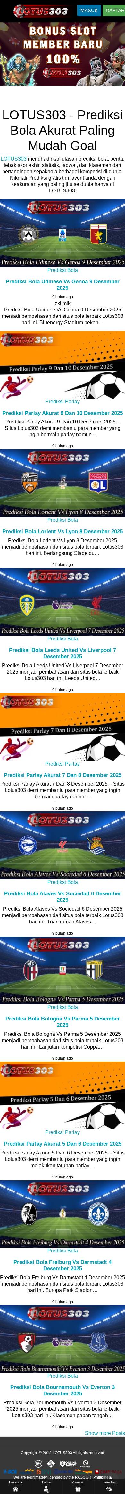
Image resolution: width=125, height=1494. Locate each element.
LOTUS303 (14, 158)
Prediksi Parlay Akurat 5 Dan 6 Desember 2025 (62, 1144)
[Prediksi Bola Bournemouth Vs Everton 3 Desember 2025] (62, 1339)
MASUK (89, 10)
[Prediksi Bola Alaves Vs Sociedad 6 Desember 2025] (62, 845)
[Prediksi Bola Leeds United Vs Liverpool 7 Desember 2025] (62, 602)
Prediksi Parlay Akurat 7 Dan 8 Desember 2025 (62, 775)
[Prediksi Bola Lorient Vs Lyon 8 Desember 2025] (62, 483)
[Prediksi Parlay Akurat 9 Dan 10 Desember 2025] (62, 365)
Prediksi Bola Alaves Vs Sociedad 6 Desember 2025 (62, 897)
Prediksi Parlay (62, 401)
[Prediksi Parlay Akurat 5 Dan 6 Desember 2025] (62, 1095)
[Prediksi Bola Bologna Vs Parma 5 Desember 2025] (62, 970)
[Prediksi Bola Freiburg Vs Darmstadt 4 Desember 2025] (62, 1214)
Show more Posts (105, 1433)
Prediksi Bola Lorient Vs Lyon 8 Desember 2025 (62, 531)
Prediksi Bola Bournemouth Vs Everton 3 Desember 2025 (62, 1390)
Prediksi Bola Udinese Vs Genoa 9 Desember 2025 (63, 285)
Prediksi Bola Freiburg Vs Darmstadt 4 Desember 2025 (62, 1265)
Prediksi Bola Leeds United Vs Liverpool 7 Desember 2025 (62, 653)
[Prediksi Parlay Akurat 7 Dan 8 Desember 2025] (62, 727)
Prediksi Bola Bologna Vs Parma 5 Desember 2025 (62, 1022)
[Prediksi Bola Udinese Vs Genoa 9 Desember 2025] (62, 233)
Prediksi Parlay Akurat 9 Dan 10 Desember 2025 (62, 413)
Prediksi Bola (62, 270)
